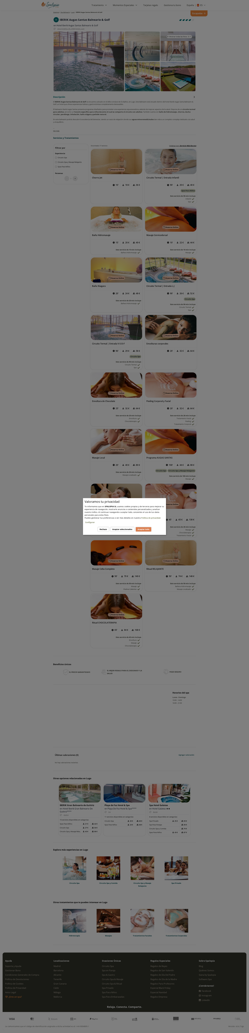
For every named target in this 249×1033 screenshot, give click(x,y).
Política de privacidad (150, 518)
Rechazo (103, 529)
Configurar (90, 522)
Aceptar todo (143, 529)
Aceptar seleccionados (122, 529)
